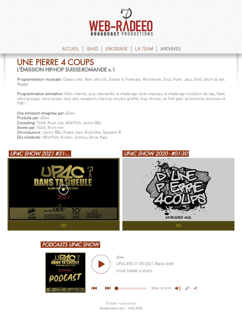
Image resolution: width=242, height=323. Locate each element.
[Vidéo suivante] (109, 190)
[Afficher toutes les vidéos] (63, 226)
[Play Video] (64, 190)
